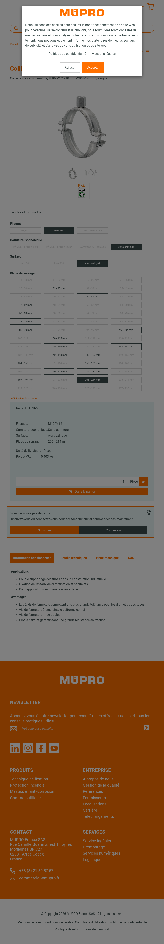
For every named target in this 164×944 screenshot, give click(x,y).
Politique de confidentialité (67, 54)
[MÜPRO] (82, 12)
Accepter (93, 67)
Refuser (70, 67)
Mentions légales (104, 54)
